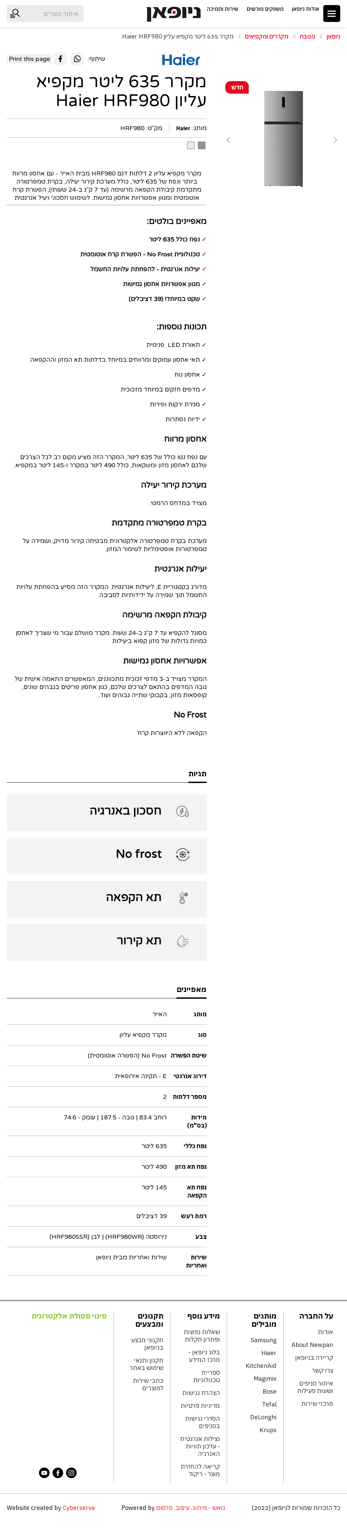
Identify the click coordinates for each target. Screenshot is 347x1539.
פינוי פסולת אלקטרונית (69, 1316)
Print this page (29, 59)
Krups (268, 1430)
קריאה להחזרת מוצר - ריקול (200, 1470)
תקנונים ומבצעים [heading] (149, 1320)
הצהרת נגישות (201, 1393)
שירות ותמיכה (222, 8)
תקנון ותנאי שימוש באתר (146, 1364)
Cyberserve (79, 1508)
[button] (331, 13)
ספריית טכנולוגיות (206, 1376)
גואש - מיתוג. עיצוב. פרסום (190, 1508)
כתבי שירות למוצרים (148, 1384)
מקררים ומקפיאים (266, 36)
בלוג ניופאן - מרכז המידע (204, 1356)
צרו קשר (322, 1370)
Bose (270, 1391)
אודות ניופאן (305, 8)
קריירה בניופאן (314, 1358)
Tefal (269, 1404)
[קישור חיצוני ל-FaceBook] (58, 1472)
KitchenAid (261, 1366)
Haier (269, 1353)
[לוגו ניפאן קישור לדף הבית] (173, 14)
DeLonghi (263, 1417)
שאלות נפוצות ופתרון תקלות (202, 1335)
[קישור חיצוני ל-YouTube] (44, 1472)
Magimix (265, 1378)
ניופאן (333, 36)
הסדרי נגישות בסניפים (202, 1422)
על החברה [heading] (316, 1316)
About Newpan (312, 1345)
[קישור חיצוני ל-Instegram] (71, 1472)
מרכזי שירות (317, 1403)
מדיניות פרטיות (200, 1406)
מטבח (307, 36)
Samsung (264, 1340)
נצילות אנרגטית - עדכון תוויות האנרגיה (200, 1446)
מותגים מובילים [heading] (264, 1320)
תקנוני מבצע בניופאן (147, 1343)
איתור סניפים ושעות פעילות (315, 1387)
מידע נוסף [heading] (203, 1316)
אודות (325, 1332)
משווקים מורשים (265, 8)
